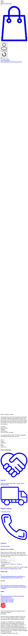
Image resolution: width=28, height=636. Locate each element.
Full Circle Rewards (11, 585)
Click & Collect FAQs (14, 596)
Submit (2, 565)
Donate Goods (10, 61)
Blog (4, 577)
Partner (20, 61)
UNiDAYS (8, 577)
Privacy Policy (4, 568)
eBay (7, 597)
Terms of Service (14, 568)
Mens (6, 60)
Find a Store (4, 585)
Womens (3, 60)
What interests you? (5, 562)
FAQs (10, 597)
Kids (9, 60)
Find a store (3, 61)
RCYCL (20, 577)
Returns (7, 596)
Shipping (3, 596)
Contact (2, 576)
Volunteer (16, 61)
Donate (9, 576)
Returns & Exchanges (12, 587)
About (6, 576)
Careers (18, 576)
